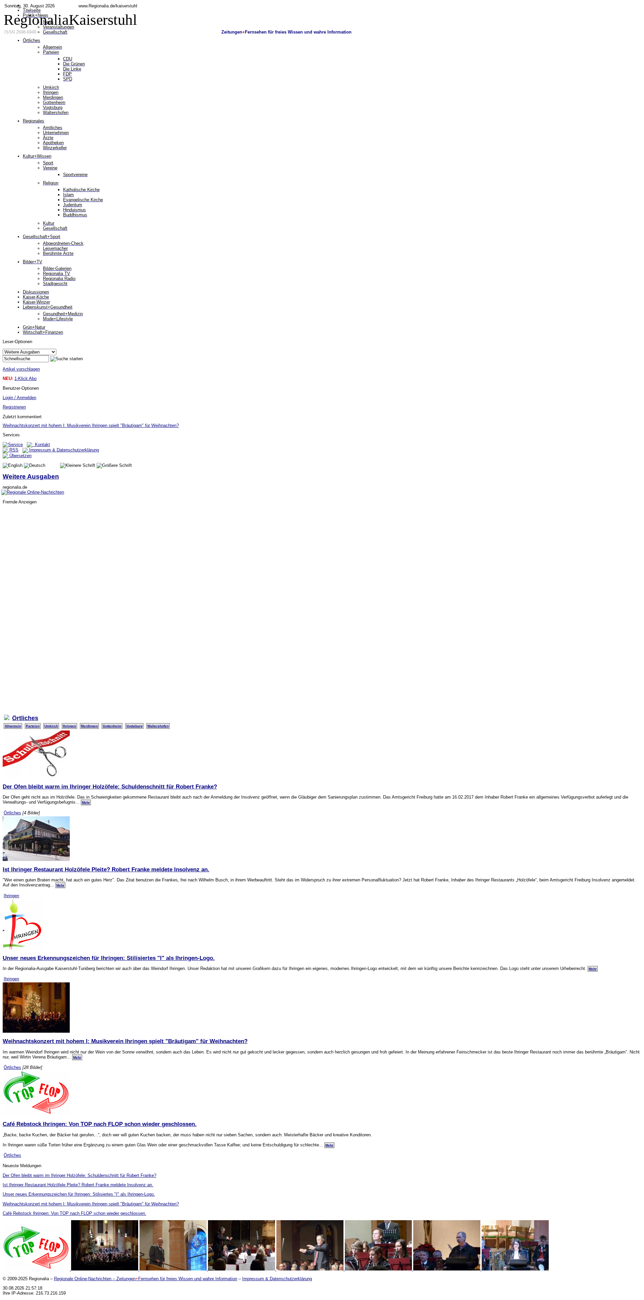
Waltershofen (158, 726)
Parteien (33, 726)
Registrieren (14, 407)
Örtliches (12, 812)
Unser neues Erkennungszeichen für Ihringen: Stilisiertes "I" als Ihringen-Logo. (109, 958)
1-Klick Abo (25, 378)
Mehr (86, 802)
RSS (13, 449)
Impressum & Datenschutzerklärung (63, 449)
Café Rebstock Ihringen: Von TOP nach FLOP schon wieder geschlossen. (100, 1124)
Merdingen (89, 726)
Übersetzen (20, 455)
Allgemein (13, 726)
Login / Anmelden (19, 397)
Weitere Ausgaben (31, 476)
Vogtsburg (134, 726)
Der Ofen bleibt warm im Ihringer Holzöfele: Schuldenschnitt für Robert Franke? (110, 786)
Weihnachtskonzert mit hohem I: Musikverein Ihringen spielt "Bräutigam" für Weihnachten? (91, 425)
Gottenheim (112, 726)
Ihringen (69, 726)
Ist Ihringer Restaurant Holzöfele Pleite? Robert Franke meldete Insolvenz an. (106, 869)
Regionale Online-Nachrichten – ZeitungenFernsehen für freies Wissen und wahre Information (145, 1278)
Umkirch (51, 726)
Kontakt (41, 444)
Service (15, 444)
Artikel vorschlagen (21, 369)
